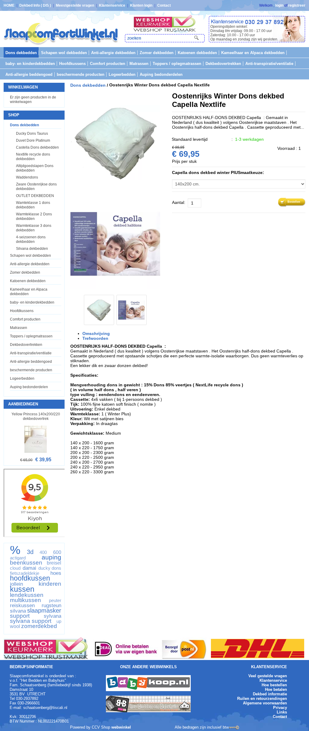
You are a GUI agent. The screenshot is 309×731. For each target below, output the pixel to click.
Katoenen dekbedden (197, 52)
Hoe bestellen (274, 685)
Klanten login (141, 5)
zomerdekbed (39, 626)
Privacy (280, 707)
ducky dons (49, 568)
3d (30, 552)
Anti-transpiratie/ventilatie (269, 63)
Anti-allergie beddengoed (29, 74)
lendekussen (26, 595)
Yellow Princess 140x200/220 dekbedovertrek (35, 416)
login (279, 5)
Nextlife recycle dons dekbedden (33, 156)
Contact (164, 5)
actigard (18, 558)
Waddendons (27, 177)
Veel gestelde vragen (267, 676)
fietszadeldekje (24, 573)
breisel (54, 563)
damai (29, 568)
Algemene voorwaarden (265, 703)
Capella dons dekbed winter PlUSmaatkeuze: (218, 172)
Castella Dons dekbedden (37, 147)
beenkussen (26, 563)
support (20, 616)
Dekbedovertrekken (223, 63)
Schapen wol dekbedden (64, 52)
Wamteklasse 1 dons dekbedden (33, 205)
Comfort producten (107, 63)
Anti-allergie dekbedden (113, 52)
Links (282, 712)
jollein (16, 584)
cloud (15, 568)
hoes (55, 573)
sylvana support (30, 621)
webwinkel (121, 727)
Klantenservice (112, 5)
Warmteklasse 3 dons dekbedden (33, 228)
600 (57, 552)
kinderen (50, 584)
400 (43, 552)
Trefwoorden (95, 338)
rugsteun (51, 605)
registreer (296, 5)
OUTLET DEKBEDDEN (35, 196)
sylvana (52, 616)
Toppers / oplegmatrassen (177, 63)
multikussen (25, 600)
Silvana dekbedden (32, 248)
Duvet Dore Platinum (33, 140)
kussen (22, 589)
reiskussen (22, 605)
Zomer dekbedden (157, 52)
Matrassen (138, 63)
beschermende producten (80, 74)
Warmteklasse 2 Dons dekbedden (34, 216)
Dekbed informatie (270, 694)
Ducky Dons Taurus (32, 133)
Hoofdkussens (72, 63)
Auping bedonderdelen (161, 74)
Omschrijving (96, 333)
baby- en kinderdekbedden (30, 63)
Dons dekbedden (21, 52)
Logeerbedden (122, 74)
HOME (9, 5)
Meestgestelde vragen (75, 5)
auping (51, 557)
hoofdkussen (30, 578)
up (58, 621)
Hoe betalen (276, 689)
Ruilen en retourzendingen (262, 698)
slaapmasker (44, 610)
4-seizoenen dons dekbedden (31, 239)
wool (15, 626)
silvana (18, 611)
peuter (55, 600)
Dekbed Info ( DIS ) (35, 5)
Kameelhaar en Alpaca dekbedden (253, 52)
